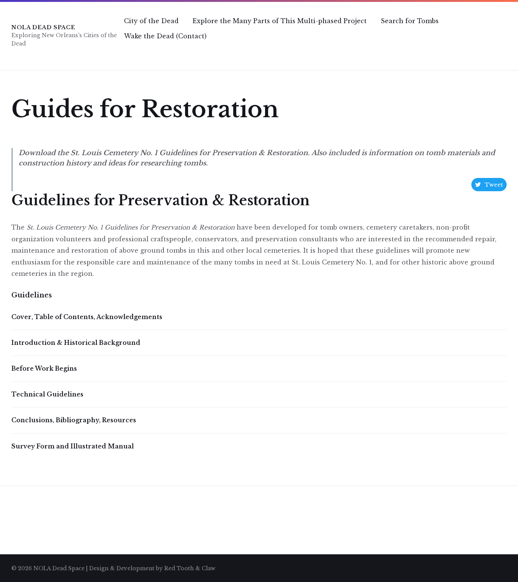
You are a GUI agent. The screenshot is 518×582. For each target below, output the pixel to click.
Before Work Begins (44, 368)
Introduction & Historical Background (75, 342)
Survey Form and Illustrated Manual (72, 446)
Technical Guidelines (47, 394)
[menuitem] (151, 21)
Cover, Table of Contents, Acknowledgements (86, 317)
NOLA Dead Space (43, 27)
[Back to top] (501, 567)
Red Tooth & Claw (189, 568)
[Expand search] (499, 51)
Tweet (494, 184)
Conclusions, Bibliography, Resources (73, 420)
